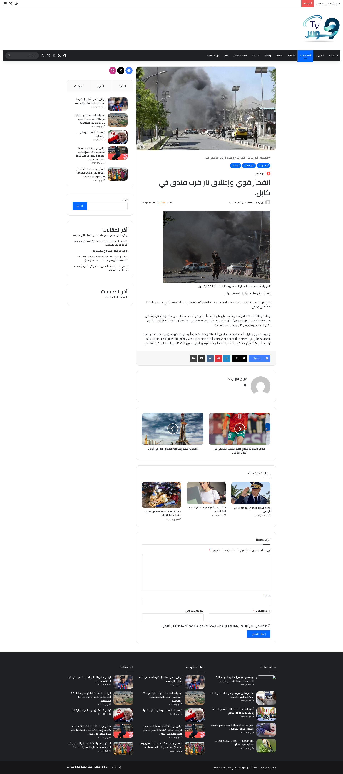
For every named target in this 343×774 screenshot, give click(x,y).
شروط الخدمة (101, 767)
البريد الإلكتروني (261, 611)
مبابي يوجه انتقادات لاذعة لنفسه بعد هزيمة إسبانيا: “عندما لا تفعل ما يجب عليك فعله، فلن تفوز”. (90, 154)
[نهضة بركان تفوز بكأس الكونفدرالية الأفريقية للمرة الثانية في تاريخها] (266, 682)
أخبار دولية (305, 55)
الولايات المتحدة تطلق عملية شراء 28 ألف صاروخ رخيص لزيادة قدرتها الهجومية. (90, 119)
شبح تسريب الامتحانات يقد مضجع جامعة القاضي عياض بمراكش (232, 727)
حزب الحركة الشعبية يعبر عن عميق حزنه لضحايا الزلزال (163, 513)
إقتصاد (291, 55)
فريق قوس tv (257, 202)
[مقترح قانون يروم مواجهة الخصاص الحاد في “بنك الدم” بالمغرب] (266, 698)
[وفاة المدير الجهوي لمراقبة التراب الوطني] (250, 493)
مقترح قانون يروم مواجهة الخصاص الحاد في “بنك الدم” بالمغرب (232, 695)
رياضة (268, 55)
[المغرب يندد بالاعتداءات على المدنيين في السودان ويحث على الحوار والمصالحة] (118, 174)
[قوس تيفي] (321, 28)
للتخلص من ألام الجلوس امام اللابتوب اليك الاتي (207, 509)
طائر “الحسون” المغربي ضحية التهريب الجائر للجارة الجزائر (234, 742)
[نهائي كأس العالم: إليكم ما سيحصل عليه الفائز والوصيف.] (118, 104)
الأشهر (101, 86)
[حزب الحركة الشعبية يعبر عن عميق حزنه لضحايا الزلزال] (161, 495)
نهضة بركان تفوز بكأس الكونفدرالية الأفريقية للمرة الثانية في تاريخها (235, 679)
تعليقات (78, 86)
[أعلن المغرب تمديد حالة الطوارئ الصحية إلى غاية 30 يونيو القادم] (266, 714)
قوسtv (320, 55)
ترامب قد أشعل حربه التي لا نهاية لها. (90, 134)
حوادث (279, 55)
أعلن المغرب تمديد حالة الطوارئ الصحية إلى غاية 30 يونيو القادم (233, 711)
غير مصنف (249, 165)
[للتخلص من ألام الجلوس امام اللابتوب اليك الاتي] (206, 493)
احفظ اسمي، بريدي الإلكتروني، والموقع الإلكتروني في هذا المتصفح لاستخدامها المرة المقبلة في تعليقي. (215, 626)
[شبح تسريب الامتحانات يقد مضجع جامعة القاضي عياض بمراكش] (266, 730)
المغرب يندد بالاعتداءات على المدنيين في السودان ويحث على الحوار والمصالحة (90, 173)
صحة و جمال (240, 55)
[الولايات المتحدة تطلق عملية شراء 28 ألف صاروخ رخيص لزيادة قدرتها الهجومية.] (118, 120)
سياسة (256, 55)
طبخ (226, 55)
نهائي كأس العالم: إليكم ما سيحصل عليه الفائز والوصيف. (90, 101)
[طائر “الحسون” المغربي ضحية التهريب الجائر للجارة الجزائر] (266, 745)
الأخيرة (122, 86)
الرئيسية (333, 55)
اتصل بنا (71, 767)
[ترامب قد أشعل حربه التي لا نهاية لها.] (118, 137)
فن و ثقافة (213, 55)
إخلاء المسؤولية (84, 767)
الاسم (266, 595)
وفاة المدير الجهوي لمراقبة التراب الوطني (252, 510)
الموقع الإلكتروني (194, 611)
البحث (125, 200)
